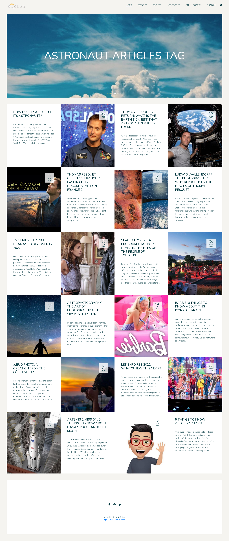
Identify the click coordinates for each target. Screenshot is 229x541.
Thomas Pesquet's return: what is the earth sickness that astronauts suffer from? (139, 119)
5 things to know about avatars (190, 421)
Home (109, 93)
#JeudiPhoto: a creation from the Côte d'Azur (29, 368)
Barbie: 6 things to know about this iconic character (191, 307)
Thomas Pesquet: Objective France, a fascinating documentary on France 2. (84, 182)
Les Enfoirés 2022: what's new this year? (141, 366)
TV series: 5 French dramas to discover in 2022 (32, 244)
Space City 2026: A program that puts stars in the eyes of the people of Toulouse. (138, 247)
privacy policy (120, 520)
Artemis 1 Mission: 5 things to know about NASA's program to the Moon (87, 425)
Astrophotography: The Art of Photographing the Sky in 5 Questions (84, 308)
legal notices (108, 520)
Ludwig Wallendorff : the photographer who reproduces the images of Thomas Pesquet (194, 182)
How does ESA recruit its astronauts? (32, 114)
